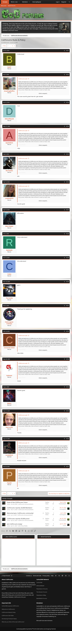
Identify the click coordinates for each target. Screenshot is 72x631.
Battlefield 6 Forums (41, 598)
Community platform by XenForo (31, 629)
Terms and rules (37, 575)
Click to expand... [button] (43, 93)
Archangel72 (63, 509)
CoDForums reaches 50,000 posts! (18, 519)
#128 (67, 233)
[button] (19, 2)
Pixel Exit (53, 629)
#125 (67, 154)
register (6, 27)
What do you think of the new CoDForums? (13, 622)
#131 (67, 305)
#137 (67, 466)
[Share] (64, 50)
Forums (5, 2)
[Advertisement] (53, 551)
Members (25, 2)
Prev (4, 46)
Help (52, 575)
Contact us (29, 575)
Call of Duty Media (22, 526)
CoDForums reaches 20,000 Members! (19, 508)
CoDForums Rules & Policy (9, 612)
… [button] (10, 46)
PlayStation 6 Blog (41, 595)
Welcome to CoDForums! (8, 609)
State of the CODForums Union (17, 502)
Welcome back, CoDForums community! (20, 513)
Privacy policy (46, 575)
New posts (3, 5)
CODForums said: (22, 79)
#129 (67, 257)
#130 (67, 281)
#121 (67, 50)
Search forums (11, 5)
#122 (67, 74)
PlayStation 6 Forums (42, 589)
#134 (67, 387)
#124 (67, 126)
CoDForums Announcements (25, 504)
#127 (67, 210)
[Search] (69, 2)
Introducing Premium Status (9, 618)
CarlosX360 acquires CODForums (10, 606)
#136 (67, 438)
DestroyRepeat (36, 2)
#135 (67, 411)
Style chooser (6, 575)
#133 (67, 359)
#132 (67, 331)
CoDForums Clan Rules (8, 615)
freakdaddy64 (62, 504)
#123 (67, 102)
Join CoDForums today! (14, 524)
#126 (67, 182)
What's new (14, 2)
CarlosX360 (39, 582)
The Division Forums (41, 592)
